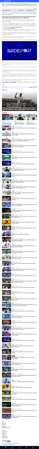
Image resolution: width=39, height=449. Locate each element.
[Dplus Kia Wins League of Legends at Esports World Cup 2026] (6, 310)
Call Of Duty (14, 403)
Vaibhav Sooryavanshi (6, 427)
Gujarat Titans (21, 10)
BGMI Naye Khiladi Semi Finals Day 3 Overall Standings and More (23, 163)
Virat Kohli (4, 426)
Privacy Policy (4, 431)
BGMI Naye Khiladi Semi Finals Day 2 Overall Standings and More (23, 340)
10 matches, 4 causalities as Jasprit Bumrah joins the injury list (23, 381)
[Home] (7, 1)
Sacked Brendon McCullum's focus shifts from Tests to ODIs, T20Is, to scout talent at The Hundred (19, 123)
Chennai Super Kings (30, 10)
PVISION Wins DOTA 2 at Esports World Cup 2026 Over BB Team (23, 287)
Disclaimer (4, 433)
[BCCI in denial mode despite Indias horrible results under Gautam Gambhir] (6, 263)
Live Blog (13, 356)
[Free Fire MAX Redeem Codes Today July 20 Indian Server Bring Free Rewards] (6, 322)
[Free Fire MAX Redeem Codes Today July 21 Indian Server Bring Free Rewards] (6, 174)
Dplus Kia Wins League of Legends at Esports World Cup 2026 (23, 311)
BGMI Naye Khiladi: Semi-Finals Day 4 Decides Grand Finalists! (23, 152)
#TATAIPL (33, 23)
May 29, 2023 (12, 28)
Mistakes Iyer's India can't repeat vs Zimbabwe (20, 234)
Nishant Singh (5, 6)
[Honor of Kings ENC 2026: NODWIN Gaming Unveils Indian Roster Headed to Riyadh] (6, 133)
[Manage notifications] (37, 444)
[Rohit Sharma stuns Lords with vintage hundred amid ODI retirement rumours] (6, 345)
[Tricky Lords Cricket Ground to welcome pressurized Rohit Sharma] (6, 398)
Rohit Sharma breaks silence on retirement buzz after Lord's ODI (24, 275)
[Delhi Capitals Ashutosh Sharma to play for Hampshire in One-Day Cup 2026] (6, 227)
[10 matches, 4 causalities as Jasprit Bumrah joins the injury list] (6, 380)
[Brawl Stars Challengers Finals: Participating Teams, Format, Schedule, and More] (6, 222)
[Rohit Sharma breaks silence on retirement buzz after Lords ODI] (6, 275)
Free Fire (13, 173)
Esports (13, 132)
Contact (3, 430)
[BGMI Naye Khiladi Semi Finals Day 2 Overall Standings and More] (6, 339)
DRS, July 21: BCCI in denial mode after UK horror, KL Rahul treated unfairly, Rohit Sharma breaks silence (24, 187)
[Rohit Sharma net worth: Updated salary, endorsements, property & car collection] (6, 392)
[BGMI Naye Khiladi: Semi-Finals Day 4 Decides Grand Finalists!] (6, 151)
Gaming (13, 126)
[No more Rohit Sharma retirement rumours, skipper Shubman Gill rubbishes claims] (6, 298)
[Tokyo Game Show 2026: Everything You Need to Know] (6, 386)
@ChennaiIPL (11, 23)
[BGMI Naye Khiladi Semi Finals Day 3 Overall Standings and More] (6, 163)
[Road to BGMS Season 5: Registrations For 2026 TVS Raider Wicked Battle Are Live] (6, 157)
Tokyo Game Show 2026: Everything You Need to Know (22, 387)
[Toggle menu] (1, 1)
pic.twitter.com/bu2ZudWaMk (16, 27)
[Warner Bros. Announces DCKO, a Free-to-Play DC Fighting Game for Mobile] (6, 127)
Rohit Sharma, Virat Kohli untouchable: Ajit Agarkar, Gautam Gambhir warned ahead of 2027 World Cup (7, 123)
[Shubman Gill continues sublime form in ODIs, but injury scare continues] (6, 351)
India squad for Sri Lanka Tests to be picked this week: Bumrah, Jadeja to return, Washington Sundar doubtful (19, 108)
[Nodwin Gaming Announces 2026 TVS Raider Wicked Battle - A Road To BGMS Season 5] (6, 333)
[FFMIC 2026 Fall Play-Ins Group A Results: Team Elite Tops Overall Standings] (6, 198)
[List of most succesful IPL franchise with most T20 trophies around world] (6, 410)
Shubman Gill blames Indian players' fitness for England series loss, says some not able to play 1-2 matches (24, 305)
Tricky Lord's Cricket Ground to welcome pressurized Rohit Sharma (24, 399)
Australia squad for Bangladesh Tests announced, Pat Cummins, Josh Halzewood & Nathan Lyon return (31, 123)
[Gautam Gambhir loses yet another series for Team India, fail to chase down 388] (6, 357)
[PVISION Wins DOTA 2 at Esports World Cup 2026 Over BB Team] (6, 286)
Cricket (4, 84)
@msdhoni (17, 23)
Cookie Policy (4, 436)
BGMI (13, 150)
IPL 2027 (3, 424)
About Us (4, 434)
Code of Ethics (5, 437)
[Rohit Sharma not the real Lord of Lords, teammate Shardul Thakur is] (6, 292)
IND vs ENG (4, 423)
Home (3, 421)
